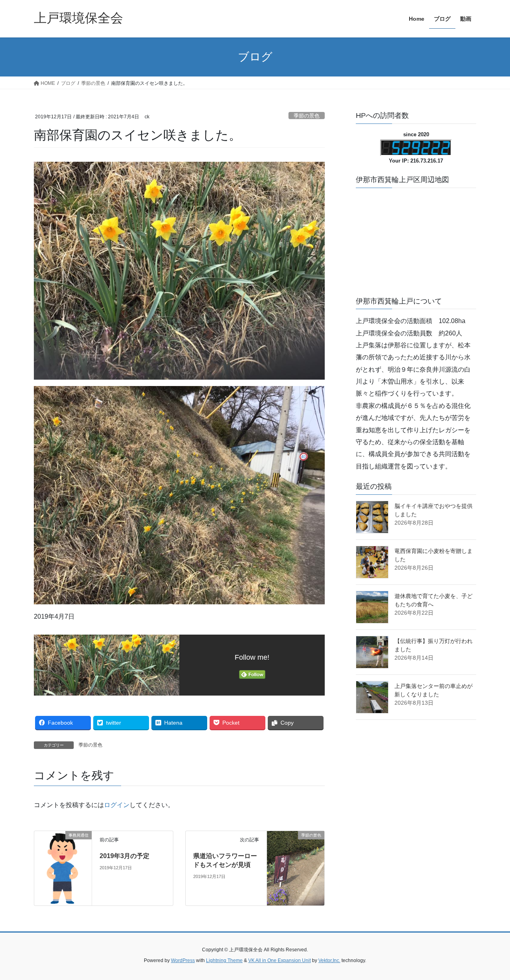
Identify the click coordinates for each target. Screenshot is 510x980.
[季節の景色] (295, 852)
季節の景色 (307, 116)
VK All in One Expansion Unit (279, 960)
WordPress (183, 960)
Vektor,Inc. (329, 960)
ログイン (116, 805)
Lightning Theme (224, 960)
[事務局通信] (63, 867)
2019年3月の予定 (124, 856)
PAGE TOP (490, 944)
